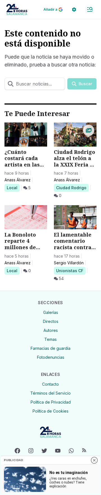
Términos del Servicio (50, 393)
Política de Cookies (50, 411)
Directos (50, 321)
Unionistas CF (69, 270)
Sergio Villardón (69, 262)
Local (13, 187)
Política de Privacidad (51, 402)
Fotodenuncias (50, 357)
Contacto (50, 384)
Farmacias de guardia (50, 348)
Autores (50, 330)
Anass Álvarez (17, 179)
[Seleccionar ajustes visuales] (74, 9)
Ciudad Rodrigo (71, 187)
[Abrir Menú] (90, 9)
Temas (50, 339)
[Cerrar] (94, 460)
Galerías (50, 312)
